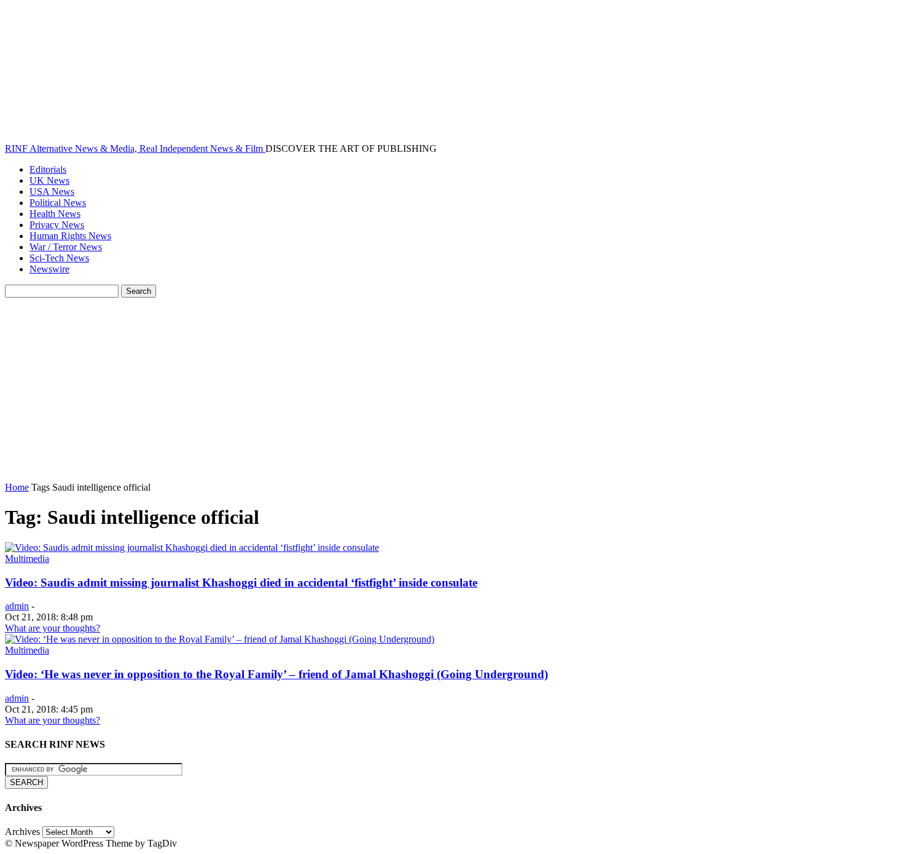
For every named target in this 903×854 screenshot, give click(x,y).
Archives (22, 831)
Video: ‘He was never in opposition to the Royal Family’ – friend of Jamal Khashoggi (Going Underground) (276, 674)
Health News (54, 213)
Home (17, 487)
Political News (57, 202)
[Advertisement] (451, 390)
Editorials (47, 169)
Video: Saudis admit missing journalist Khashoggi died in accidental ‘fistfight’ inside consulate (241, 582)
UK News (49, 180)
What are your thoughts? (52, 628)
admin (17, 606)
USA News (51, 191)
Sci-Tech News (59, 258)
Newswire (49, 269)
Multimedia (27, 558)
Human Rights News (70, 236)
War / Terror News (65, 247)
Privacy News (56, 224)
